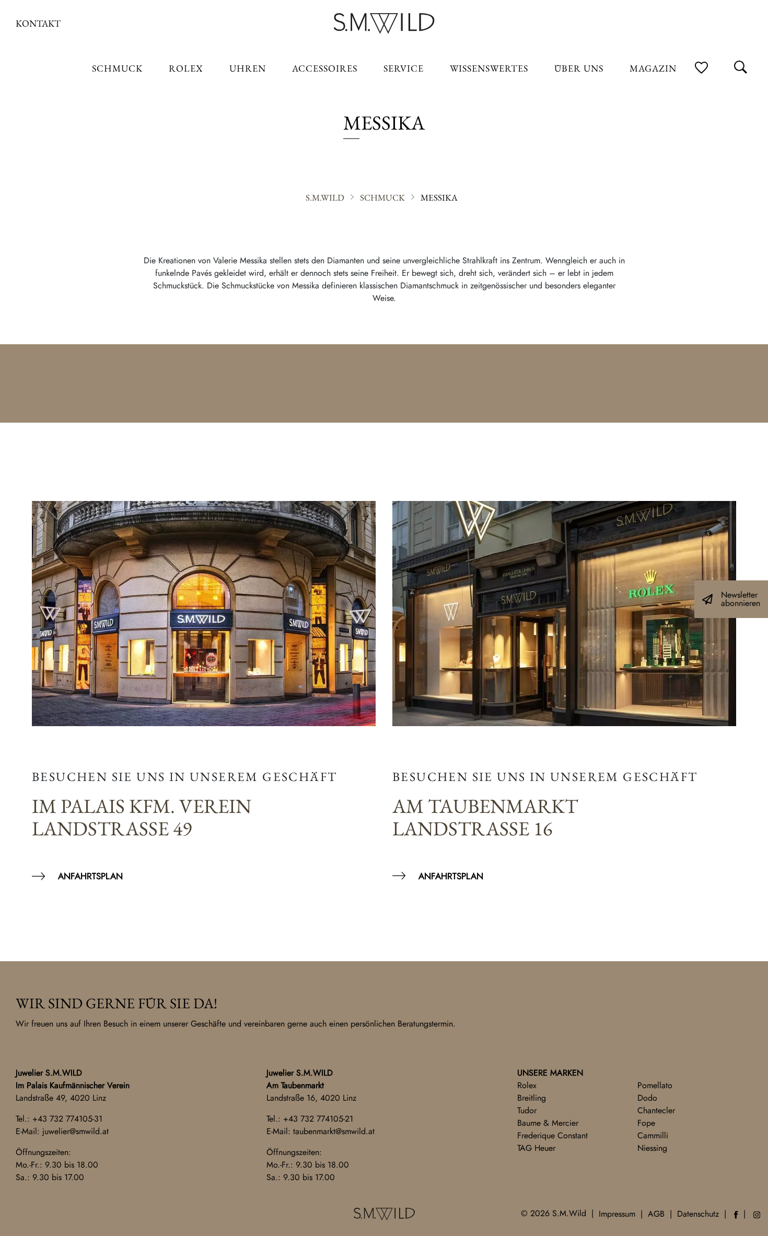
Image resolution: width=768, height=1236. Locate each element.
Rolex (527, 1085)
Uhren (247, 68)
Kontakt (38, 23)
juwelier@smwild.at (75, 1131)
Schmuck (117, 68)
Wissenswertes (489, 68)
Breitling (531, 1098)
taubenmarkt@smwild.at (334, 1131)
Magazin (653, 68)
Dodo (647, 1098)
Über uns (578, 68)
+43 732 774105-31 (67, 1119)
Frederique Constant (552, 1135)
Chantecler (656, 1110)
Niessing (652, 1148)
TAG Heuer (536, 1148)
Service (403, 68)
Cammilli (652, 1135)
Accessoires (324, 68)
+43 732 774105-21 (318, 1119)
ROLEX (186, 68)
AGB (656, 1214)
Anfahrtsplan (90, 876)
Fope (646, 1123)
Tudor (527, 1110)
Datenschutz (698, 1214)
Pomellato (654, 1085)
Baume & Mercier (547, 1123)
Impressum (617, 1214)
